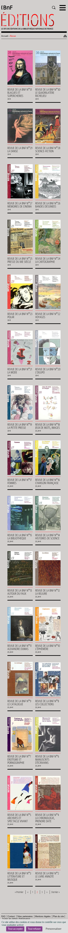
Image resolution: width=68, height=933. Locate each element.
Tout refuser (34, 928)
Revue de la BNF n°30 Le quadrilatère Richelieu (47, 92)
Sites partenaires (25, 916)
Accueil (4, 36)
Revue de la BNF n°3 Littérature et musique (19, 876)
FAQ (3, 916)
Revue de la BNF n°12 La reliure (47, 592)
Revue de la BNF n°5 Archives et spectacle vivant (19, 818)
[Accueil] (34, 21)
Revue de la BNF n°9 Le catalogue (19, 702)
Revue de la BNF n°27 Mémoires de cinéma (19, 205)
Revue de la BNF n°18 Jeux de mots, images (47, 426)
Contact (11, 916)
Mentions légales (43, 916)
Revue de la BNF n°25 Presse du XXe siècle (19, 260)
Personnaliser (53, 928)
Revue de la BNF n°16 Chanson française (47, 481)
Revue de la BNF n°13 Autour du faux (19, 592)
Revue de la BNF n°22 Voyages (47, 315)
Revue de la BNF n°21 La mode (19, 371)
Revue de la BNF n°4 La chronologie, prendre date (47, 818)
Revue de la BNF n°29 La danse (19, 149)
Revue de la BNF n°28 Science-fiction (47, 149)
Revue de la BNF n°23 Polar (19, 315)
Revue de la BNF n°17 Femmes (19, 481)
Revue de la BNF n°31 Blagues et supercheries (19, 92)
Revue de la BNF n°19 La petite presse (19, 426)
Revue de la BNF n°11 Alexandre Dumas (19, 647)
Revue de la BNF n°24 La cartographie (47, 260)
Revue (13, 36)
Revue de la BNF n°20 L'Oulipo (47, 371)
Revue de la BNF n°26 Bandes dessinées (47, 205)
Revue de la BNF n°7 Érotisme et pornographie (19, 759)
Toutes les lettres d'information (16, 919)
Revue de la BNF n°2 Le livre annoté (47, 875)
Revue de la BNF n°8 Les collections (47, 702)
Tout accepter (15, 928)
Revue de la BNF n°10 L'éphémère (47, 647)
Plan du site (58, 916)
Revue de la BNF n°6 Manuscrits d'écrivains (47, 759)
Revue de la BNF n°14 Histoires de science (47, 536)
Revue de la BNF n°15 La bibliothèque (19, 536)
